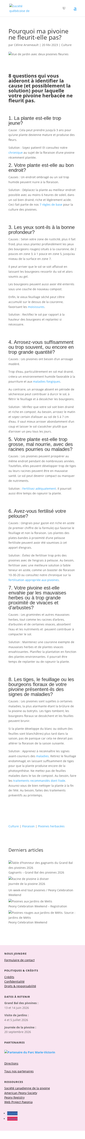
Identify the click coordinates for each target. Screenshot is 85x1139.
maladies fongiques (46, 381)
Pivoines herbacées (51, 826)
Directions (11, 1063)
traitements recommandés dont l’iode (39, 781)
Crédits (9, 977)
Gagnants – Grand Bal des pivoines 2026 (36, 872)
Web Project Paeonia (18, 1102)
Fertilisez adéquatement (39, 489)
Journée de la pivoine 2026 (26, 884)
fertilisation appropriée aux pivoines (33, 580)
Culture (66, 45)
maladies (42, 756)
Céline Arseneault (26, 45)
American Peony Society (20, 1093)
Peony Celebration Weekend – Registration (37, 906)
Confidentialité (14, 981)
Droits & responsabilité (20, 986)
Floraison (28, 826)
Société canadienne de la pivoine (27, 1088)
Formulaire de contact (19, 960)
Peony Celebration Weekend (27, 922)
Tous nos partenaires (19, 1071)
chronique (15, 152)
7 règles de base (51, 204)
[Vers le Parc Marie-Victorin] (29, 1052)
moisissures (36, 307)
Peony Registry (14, 1097)
